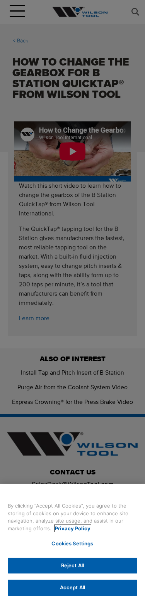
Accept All (72, 587)
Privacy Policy (72, 528)
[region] (72, 543)
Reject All (72, 565)
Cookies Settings (72, 543)
